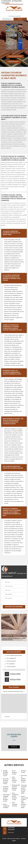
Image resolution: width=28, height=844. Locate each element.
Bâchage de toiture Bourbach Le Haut (5, 773)
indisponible (7, 1)
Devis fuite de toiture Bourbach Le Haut (5, 781)
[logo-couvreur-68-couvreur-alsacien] (14, 8)
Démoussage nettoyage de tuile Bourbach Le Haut (6, 798)
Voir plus (14, 747)
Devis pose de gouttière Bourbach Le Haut (23, 779)
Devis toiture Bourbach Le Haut (14, 780)
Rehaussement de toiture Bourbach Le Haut (15, 788)
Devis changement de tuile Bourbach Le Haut (15, 796)
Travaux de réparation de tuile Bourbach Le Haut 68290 (24, 789)
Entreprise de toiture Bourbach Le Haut (5, 789)
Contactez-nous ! (13, 61)
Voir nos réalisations (15, 56)
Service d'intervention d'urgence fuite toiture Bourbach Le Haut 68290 (24, 802)
